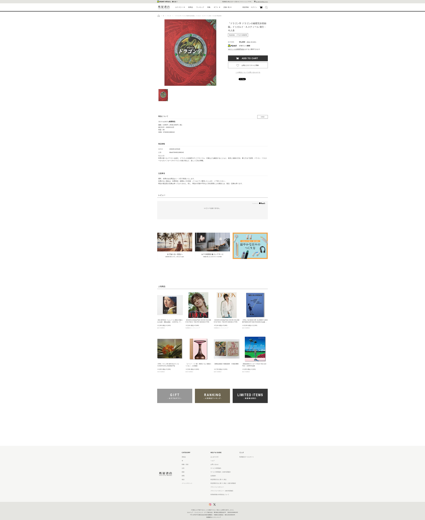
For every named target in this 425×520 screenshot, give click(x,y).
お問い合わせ (214, 464)
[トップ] (158, 15)
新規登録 (245, 7)
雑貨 (183, 472)
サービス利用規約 (216, 468)
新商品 (190, 7)
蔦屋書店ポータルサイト (246, 457)
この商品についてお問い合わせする (248, 72)
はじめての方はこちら (262, 1)
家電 (183, 476)
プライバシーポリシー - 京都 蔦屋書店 (222, 491)
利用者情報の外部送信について (220, 494)
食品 (183, 479)
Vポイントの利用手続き (236, 49)
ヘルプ (212, 460)
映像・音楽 (185, 464)
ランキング (200, 7)
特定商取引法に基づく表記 (218, 479)
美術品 (184, 457)
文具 (183, 468)
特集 (208, 7)
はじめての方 (214, 457)
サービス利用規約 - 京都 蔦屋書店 (221, 472)
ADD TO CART (248, 58)
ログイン (254, 7)
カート (261, 8)
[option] (190, 52)
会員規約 (213, 476)
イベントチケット (187, 483)
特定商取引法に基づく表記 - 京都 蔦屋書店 (223, 483)
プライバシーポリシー (217, 487)
